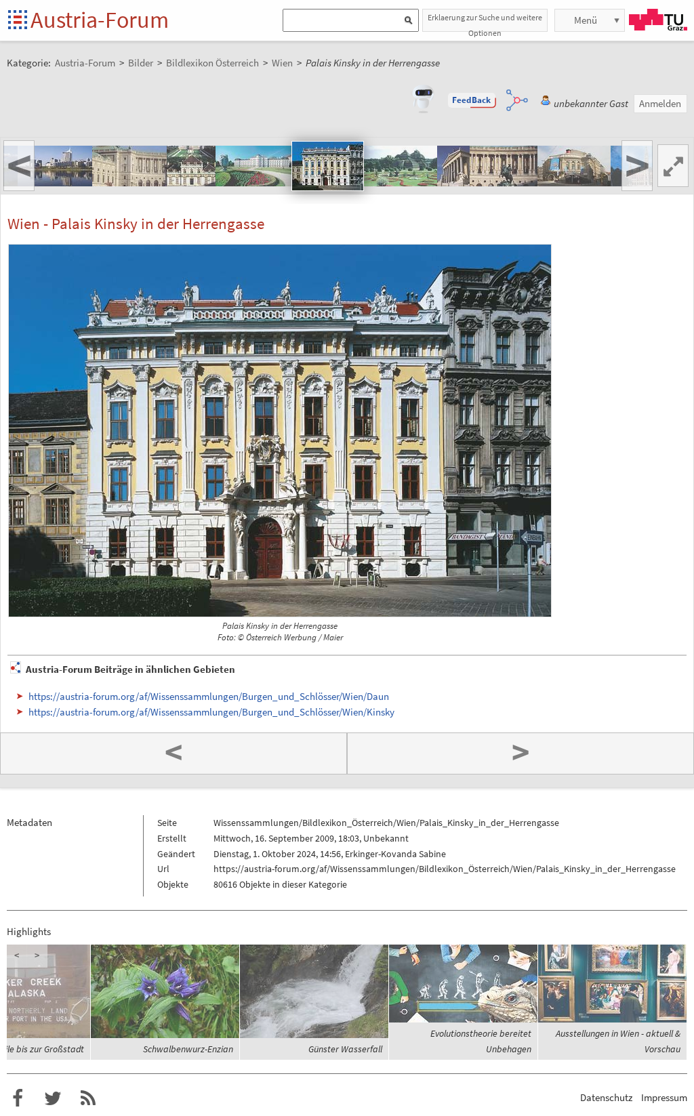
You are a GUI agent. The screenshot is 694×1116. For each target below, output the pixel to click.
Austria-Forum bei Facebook (17, 1098)
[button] (471, 100)
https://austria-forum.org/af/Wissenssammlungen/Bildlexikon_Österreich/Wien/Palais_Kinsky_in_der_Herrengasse (444, 869)
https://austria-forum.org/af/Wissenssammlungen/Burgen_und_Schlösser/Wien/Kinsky (211, 711)
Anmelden (660, 103)
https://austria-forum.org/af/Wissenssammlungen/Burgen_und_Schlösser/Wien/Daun (208, 696)
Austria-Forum (99, 19)
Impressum (664, 1097)
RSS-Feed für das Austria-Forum (88, 1098)
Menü (585, 20)
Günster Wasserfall (345, 1049)
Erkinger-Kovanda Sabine (395, 854)
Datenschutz (606, 1097)
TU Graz (658, 19)
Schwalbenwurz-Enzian (188, 1049)
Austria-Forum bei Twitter (53, 1098)
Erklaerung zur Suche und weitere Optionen (485, 22)
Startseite (18, 21)
